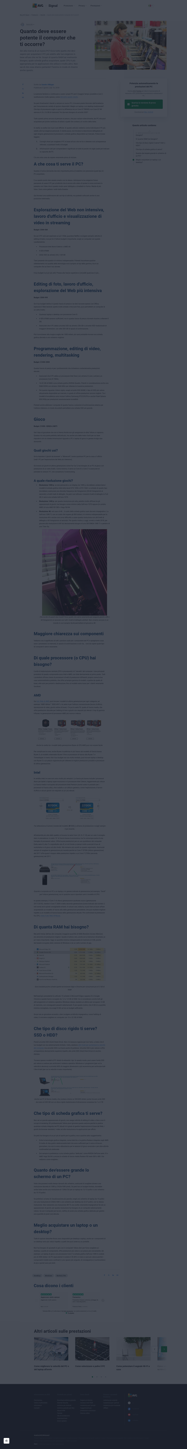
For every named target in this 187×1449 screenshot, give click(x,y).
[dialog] (93, 724)
